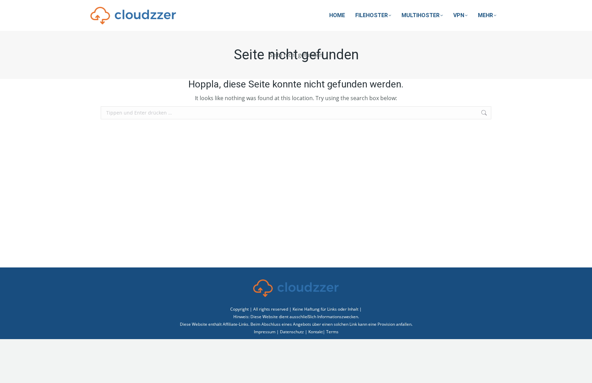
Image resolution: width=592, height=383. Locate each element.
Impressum (264, 332)
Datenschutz (292, 332)
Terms (332, 332)
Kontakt (315, 332)
